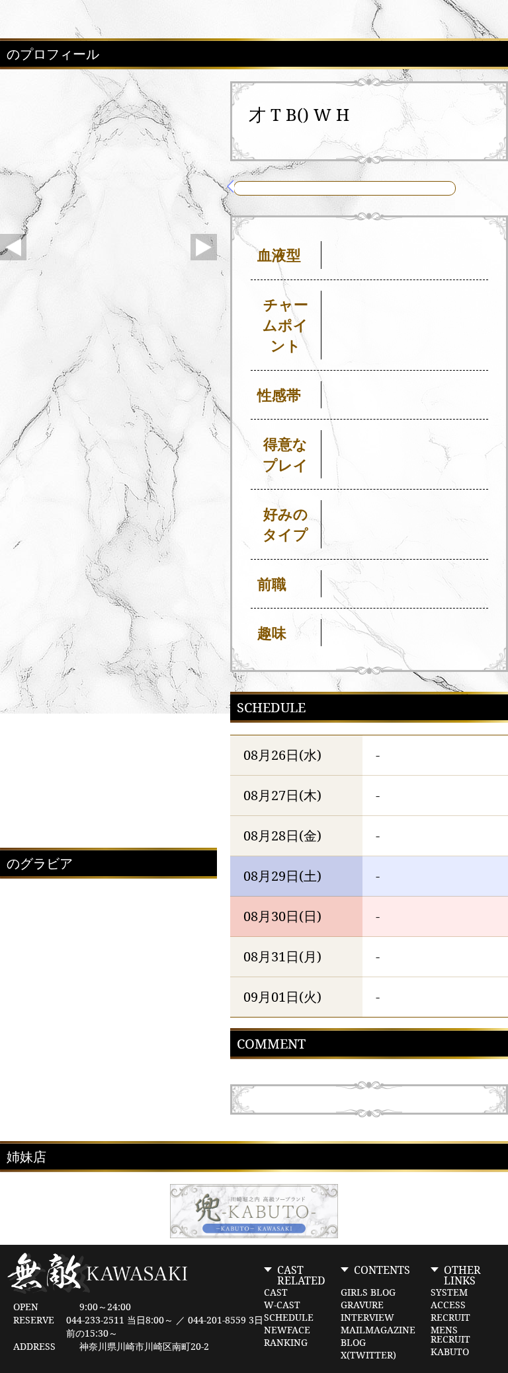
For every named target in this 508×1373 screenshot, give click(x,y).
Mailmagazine (378, 1330)
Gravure (362, 1305)
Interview (367, 1317)
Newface (287, 1330)
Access (448, 1305)
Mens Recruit (450, 1334)
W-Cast (282, 1305)
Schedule (289, 1317)
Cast (276, 1292)
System (449, 1292)
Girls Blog (368, 1292)
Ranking (286, 1342)
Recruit (450, 1317)
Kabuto (450, 1351)
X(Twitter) (368, 1355)
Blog (353, 1342)
